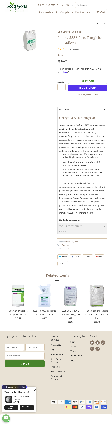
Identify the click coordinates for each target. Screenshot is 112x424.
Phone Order (56, 367)
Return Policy (57, 354)
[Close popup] (33, 389)
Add (100, 257)
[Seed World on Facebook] (97, 342)
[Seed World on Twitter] (92, 342)
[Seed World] (16, 7)
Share (77, 257)
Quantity (60, 82)
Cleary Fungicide (71, 242)
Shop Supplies (63, 12)
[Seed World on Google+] (103, 342)
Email (64, 263)
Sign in (60, 5)
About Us (74, 346)
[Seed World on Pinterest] (92, 349)
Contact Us (56, 345)
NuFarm (61, 55)
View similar (11, 407)
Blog (72, 360)
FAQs (53, 350)
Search (73, 342)
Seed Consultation (59, 371)
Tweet (64, 257)
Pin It (89, 257)
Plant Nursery (83, 12)
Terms (73, 351)
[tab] (82, 109)
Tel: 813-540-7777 (47, 5)
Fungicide (65, 245)
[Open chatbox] (6, 418)
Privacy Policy (76, 356)
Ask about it (26, 407)
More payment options (87, 95)
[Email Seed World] (97, 349)
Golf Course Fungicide (69, 31)
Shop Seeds (45, 12)
